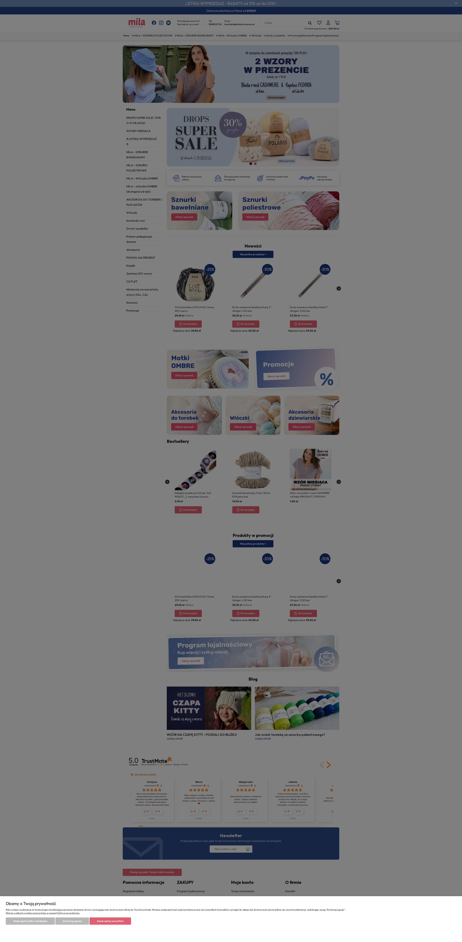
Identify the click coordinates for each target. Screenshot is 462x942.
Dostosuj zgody (72, 921)
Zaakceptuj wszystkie (110, 921)
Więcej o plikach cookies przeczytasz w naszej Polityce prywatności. (43, 912)
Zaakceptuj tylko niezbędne (30, 921)
